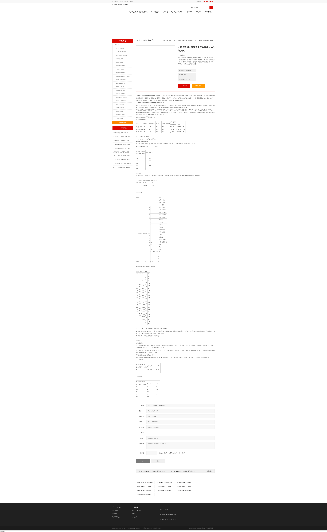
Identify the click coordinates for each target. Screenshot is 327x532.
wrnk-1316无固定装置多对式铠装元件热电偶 (185, 490)
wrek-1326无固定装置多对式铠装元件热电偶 (165, 486)
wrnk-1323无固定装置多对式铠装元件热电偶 (145, 494)
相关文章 (123, 128)
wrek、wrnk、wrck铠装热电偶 (145, 482)
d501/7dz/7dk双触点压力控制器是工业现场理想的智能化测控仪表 (122, 167)
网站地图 (2, 531)
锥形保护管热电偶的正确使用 (121, 133)
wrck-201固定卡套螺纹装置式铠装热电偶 (154, 471)
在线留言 (198, 12)
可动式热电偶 (119, 118)
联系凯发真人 (209, 12)
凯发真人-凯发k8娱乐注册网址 (125, 1)
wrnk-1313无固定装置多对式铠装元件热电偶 (185, 486)
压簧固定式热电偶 (120, 114)
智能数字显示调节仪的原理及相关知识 (122, 148)
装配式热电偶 (119, 62)
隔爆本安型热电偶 (120, 66)
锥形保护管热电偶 (120, 72)
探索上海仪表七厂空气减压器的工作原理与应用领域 (122, 152)
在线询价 (184, 85)
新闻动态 (165, 12)
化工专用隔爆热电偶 (121, 79)
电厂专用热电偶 (120, 48)
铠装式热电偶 (119, 59)
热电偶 (117, 44)
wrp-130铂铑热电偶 (121, 52)
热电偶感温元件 (120, 86)
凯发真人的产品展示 (177, 12)
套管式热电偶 (119, 111)
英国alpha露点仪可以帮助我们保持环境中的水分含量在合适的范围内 (122, 163)
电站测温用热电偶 (120, 93)
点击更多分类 (122, 122)
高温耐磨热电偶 (120, 107)
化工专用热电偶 (120, 104)
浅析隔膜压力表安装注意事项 (121, 140)
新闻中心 (134, 514)
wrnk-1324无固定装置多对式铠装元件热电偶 (185, 482)
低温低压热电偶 (120, 69)
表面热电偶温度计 (120, 90)
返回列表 (209, 471)
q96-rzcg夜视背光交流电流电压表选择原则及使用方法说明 (122, 156)
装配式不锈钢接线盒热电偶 (123, 76)
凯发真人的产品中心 (191, 40)
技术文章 (189, 12)
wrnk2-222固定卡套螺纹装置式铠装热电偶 (185, 471)
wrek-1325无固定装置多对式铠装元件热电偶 (145, 486)
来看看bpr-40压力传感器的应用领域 (122, 144)
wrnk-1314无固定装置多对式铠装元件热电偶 (145, 490)
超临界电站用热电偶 (121, 97)
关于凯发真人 (155, 12)
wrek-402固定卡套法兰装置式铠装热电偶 (165, 482)
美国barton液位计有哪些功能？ (121, 159)
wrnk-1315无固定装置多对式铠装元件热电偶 (165, 490)
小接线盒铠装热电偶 (121, 100)
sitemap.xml (192, 528)
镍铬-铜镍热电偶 (120, 83)
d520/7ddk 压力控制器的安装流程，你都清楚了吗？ (122, 136)
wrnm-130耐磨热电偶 (121, 55)
